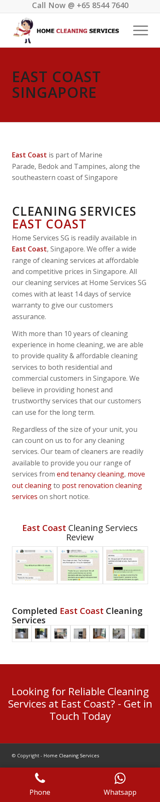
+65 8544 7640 (102, 5)
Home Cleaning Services (71, 755)
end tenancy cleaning (90, 474)
